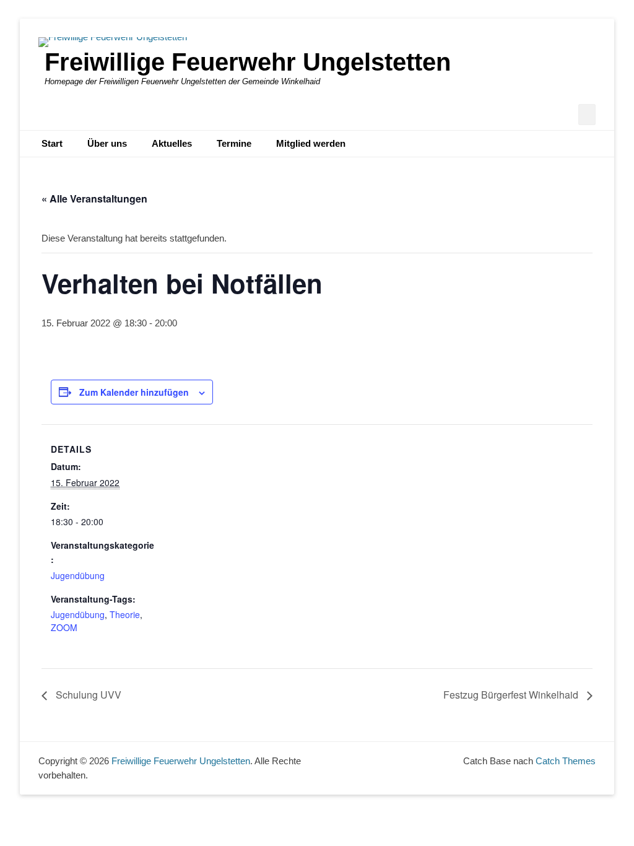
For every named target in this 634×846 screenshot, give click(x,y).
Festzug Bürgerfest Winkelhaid (512, 694)
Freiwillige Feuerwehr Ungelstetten (248, 62)
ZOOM (64, 627)
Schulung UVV (87, 694)
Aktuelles (172, 143)
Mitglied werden (310, 143)
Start (52, 143)
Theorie (125, 614)
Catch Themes (566, 761)
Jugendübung (78, 575)
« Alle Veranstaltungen (94, 198)
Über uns (107, 143)
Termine (234, 143)
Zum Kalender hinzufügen (134, 392)
